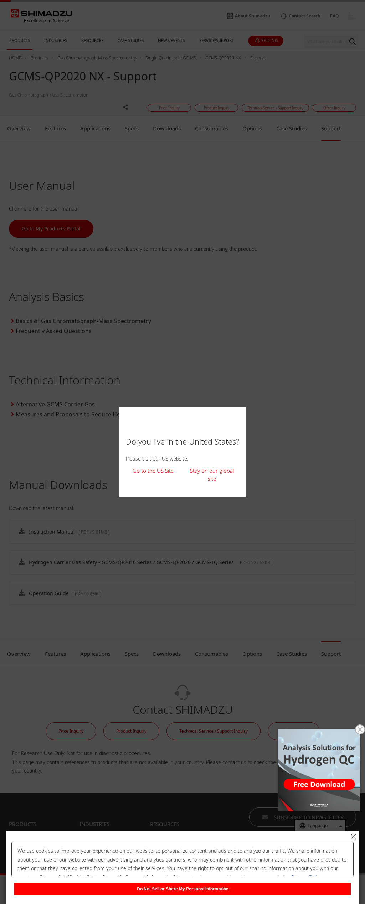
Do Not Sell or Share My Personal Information (182, 889)
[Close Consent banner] (353, 836)
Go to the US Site (153, 470)
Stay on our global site (212, 474)
